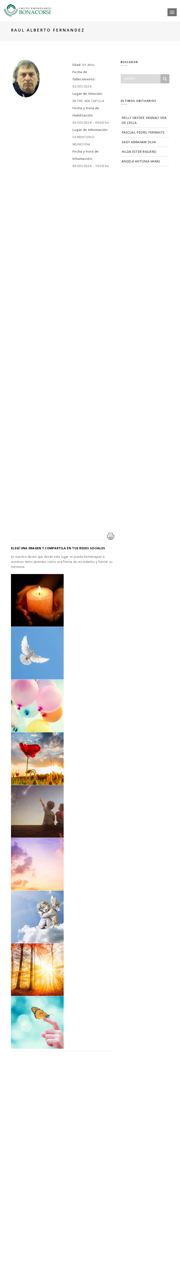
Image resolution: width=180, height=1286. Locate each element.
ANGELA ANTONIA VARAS (141, 161)
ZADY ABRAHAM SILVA (139, 142)
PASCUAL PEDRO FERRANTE (143, 132)
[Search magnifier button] (164, 78)
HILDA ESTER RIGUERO (139, 152)
